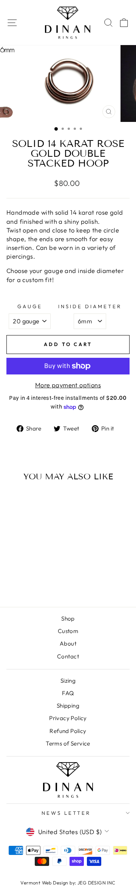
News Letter (66, 813)
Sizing (68, 680)
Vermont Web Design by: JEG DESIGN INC (67, 883)
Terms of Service (68, 743)
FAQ (68, 693)
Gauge (29, 306)
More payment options (68, 385)
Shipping (68, 705)
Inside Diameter (90, 306)
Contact (68, 656)
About (68, 643)
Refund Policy (67, 731)
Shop (68, 618)
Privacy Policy (68, 718)
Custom (68, 631)
